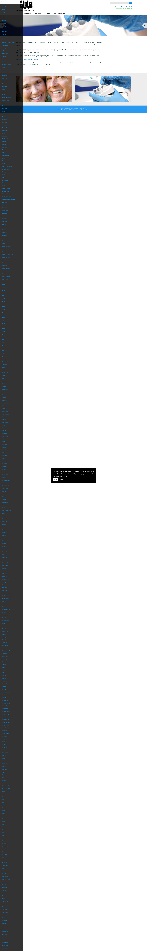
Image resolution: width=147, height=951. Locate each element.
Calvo (3, 367)
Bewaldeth (4, 125)
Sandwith (4, 890)
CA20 (3, 315)
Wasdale (4, 928)
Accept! (55, 479)
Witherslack (5, 945)
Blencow (4, 152)
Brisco (3, 229)
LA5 (3, 829)
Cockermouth (5, 433)
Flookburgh (5, 626)
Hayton (4, 766)
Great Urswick (5, 725)
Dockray (4, 532)
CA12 (3, 290)
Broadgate (4, 235)
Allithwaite (4, 23)
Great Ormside (5, 714)
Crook (3, 472)
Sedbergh (4, 893)
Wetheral (4, 934)
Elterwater (4, 584)
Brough (4, 243)
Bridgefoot (4, 218)
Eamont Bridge (5, 565)
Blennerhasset (5, 155)
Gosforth (4, 686)
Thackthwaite (5, 912)
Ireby (3, 774)
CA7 (3, 350)
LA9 (3, 840)
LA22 (3, 824)
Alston (3, 28)
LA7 (3, 835)
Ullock (3, 917)
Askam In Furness (6, 64)
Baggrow (4, 78)
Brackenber (5, 202)
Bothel (3, 183)
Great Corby (5, 708)
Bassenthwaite (5, 100)
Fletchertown (5, 620)
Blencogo (4, 149)
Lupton (4, 851)
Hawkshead (5, 763)
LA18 (3, 813)
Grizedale (4, 747)
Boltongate (5, 171)
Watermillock (5, 931)
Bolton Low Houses (7, 166)
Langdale (4, 843)
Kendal (4, 780)
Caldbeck (4, 359)
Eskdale (4, 595)
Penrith (4, 871)
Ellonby (4, 582)
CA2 (3, 312)
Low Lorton (5, 846)
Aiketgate (4, 9)
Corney (4, 447)
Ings (3, 772)
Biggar (3, 133)
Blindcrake (4, 158)
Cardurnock (5, 372)
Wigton (4, 939)
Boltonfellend (5, 169)
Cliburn (4, 425)
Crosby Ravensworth (7, 483)
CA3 (3, 339)
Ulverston (4, 923)
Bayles (4, 105)
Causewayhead (6, 403)
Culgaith (4, 491)
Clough (4, 430)
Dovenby (4, 535)
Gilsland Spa (5, 672)
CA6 (3, 348)
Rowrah (4, 884)
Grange (4, 689)
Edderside (4, 571)
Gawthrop (4, 659)
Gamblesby (5, 642)
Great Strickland (6, 722)
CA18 (3, 306)
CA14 (3, 295)
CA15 (3, 298)
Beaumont (4, 108)
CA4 (3, 342)
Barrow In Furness (6, 97)
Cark (3, 378)
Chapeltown (5, 411)
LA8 (3, 838)
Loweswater (5, 849)
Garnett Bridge (5, 645)
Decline (61, 479)
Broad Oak (5, 232)
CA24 (3, 326)
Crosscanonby (5, 485)
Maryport (4, 854)
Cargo (3, 375)
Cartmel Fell (5, 389)
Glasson (4, 675)
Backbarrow (5, 75)
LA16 (3, 807)
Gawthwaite (5, 661)
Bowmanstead (5, 191)
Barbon (4, 92)
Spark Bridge (5, 901)
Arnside (4, 56)
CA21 (3, 317)
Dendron (4, 524)
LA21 (3, 821)
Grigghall (4, 739)
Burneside (4, 271)
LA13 (3, 799)
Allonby (4, 26)
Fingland (4, 612)
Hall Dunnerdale (6, 761)
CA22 (3, 320)
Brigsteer (4, 227)
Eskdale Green (5, 598)
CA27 (3, 334)
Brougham (4, 249)
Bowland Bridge (6, 188)
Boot (3, 174)
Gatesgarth (5, 656)
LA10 (3, 791)
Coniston (4, 444)
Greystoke (4, 736)
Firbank (4, 617)
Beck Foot (4, 111)
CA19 (3, 309)
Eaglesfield (5, 562)
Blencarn (4, 147)
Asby (3, 61)
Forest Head (5, 631)
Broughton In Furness (7, 254)
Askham (4, 67)
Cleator (4, 419)
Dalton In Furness (6, 510)
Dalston (4, 507)
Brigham (4, 224)
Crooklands (5, 474)
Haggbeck (4, 755)
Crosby (4, 477)
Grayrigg (4, 697)
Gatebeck (4, 653)
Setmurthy (4, 895)
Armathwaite (5, 53)
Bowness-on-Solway (7, 196)
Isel (3, 777)
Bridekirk (4, 216)
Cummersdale (5, 494)
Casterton (4, 392)
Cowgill (4, 458)
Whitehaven (5, 937)
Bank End (4, 86)
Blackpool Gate (6, 138)
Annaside (4, 34)
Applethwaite (5, 45)
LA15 (3, 805)
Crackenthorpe (5, 461)
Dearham (4, 518)
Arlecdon (4, 50)
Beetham (4, 122)
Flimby (4, 623)
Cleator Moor (5, 422)
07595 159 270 (126, 8)
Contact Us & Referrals (59, 13)
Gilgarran (4, 667)
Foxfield (4, 634)
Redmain (4, 882)
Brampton (4, 207)
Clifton (3, 427)
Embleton (4, 587)
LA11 (3, 794)
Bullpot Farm (5, 265)
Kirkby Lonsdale (6, 785)
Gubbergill (4, 750)
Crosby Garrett (5, 480)
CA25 (3, 328)
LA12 (3, 796)
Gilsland (4, 670)
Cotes (3, 452)
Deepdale (4, 521)
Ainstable (4, 15)
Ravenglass (5, 876)
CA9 (3, 356)
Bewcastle (4, 127)
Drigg (3, 540)
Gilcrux (4, 664)
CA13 (3, 293)
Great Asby (5, 700)
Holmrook (4, 769)
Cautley (4, 405)
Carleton (4, 381)
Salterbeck (4, 887)
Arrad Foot (5, 59)
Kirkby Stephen (6, 788)
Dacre (3, 505)
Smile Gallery (38, 13)
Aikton (3, 12)
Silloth (3, 898)
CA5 (3, 345)
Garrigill (4, 648)
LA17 (3, 810)
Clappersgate (5, 414)
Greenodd (4, 730)
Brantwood (5, 213)
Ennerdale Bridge (6, 593)
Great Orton (5, 716)
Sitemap (87, 109)
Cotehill (4, 449)
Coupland (4, 455)
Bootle (3, 177)
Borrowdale (5, 180)
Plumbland (4, 873)
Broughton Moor (6, 260)
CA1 (3, 282)
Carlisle (4, 383)
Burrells (4, 273)
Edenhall (4, 573)
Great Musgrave (6, 711)
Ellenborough (5, 579)
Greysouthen (5, 733)
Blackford (4, 136)
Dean (3, 513)
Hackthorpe (5, 752)
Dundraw (4, 557)
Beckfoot (4, 119)
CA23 (3, 323)
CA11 (3, 287)
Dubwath (4, 549)
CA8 (3, 353)
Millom (3, 857)
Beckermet (5, 116)
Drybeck (4, 546)
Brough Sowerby (6, 246)
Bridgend (4, 221)
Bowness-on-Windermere (8, 199)
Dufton (4, 554)
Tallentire (4, 909)
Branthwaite (5, 210)
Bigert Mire (5, 130)
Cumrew (4, 496)
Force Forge (5, 628)
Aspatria (4, 70)
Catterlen (4, 400)
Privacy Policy (72, 474)
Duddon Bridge (6, 551)
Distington (4, 529)
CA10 (3, 284)
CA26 (3, 331)
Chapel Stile (5, 408)
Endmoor (4, 590)
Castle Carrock (5, 394)
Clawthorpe (5, 416)
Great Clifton (5, 705)
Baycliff (4, 103)
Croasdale (4, 463)
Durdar (4, 560)
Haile (3, 758)
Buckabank (5, 262)
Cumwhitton (5, 502)
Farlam (4, 601)
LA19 (3, 816)
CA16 (3, 301)
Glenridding (5, 683)
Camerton (4, 370)
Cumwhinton (5, 499)
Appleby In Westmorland (8, 39)
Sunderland (5, 906)
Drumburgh (5, 543)
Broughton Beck (6, 251)
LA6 (3, 832)
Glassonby (4, 678)
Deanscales (5, 516)
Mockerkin (4, 860)
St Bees (4, 904)
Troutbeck (4, 915)
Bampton (4, 83)
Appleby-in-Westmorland (8, 42)
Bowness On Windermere (8, 194)
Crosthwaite (5, 488)
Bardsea (4, 94)
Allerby (4, 20)
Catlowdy (4, 397)
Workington (5, 948)
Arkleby (4, 48)
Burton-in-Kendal (6, 276)
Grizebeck (4, 744)
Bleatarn (4, 144)
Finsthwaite (5, 615)
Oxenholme (5, 865)
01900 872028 (126, 6)
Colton (3, 441)
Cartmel (4, 386)
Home (59, 109)
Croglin (4, 469)
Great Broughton (6, 703)
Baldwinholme (5, 81)
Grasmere (4, 694)
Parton (4, 868)
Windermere (5, 942)
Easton (4, 568)
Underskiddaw (5, 926)
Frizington (4, 637)
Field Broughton (6, 609)
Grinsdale (4, 741)
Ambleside (4, 31)
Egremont (4, 576)
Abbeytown (5, 6)
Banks (3, 89)
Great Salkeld (5, 719)
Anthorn (4, 37)
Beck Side (4, 114)
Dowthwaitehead (6, 538)
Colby (3, 438)
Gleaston (4, 681)
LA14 (3, 802)
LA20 (3, 818)
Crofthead (4, 466)
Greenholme (5, 728)
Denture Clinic (27, 13)
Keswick (4, 783)
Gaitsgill (4, 639)
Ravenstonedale (6, 879)
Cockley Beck (5, 436)
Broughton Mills (6, 257)
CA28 (3, 337)
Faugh (3, 606)
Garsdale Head (6, 650)
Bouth (3, 185)
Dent (3, 527)
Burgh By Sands (6, 268)
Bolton (3, 163)
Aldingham (4, 17)
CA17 (3, 304)
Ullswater (4, 920)
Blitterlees (4, 160)
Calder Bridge (5, 361)
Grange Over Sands (7, 692)
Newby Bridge (5, 862)
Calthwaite (4, 364)
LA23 (3, 827)
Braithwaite (5, 205)
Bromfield (4, 240)
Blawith (4, 141)
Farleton (4, 604)
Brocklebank (5, 238)
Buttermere (5, 279)
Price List (47, 13)
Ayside (4, 72)
